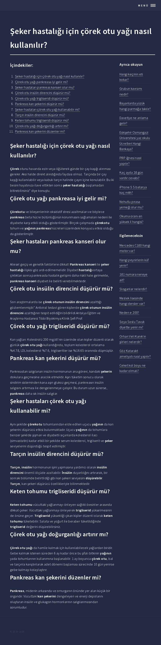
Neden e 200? (129, 312)
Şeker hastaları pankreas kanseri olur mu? (44, 87)
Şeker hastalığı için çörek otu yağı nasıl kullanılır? (49, 76)
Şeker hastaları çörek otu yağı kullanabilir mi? (47, 109)
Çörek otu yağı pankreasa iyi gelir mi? (41, 82)
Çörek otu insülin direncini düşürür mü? (42, 93)
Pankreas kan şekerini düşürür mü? (39, 104)
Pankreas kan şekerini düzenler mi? (40, 131)
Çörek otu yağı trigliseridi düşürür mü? (42, 98)
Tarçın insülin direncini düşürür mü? (40, 115)
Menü (143, 5)
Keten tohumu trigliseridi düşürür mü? (42, 120)
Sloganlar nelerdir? (133, 289)
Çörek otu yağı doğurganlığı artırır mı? (42, 126)
